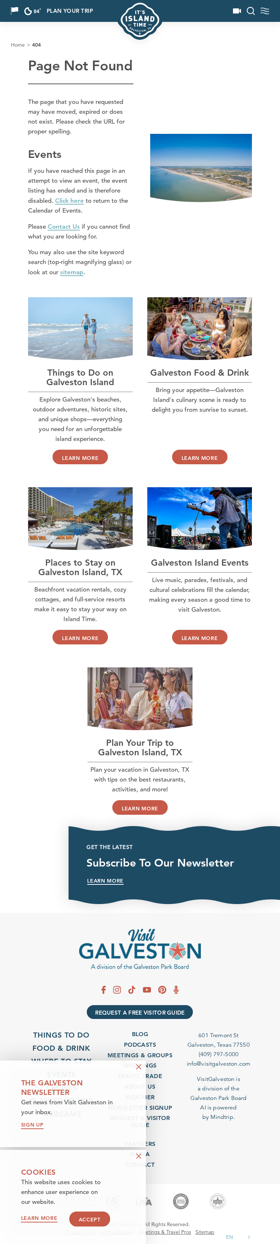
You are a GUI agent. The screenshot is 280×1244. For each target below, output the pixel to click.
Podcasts (140, 1044)
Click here (69, 200)
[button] (239, 1237)
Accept (90, 1219)
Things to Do (61, 1035)
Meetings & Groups (140, 1055)
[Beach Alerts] (14, 11)
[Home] (140, 949)
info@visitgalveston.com (219, 1063)
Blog (140, 1034)
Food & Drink (61, 1048)
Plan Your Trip (70, 11)
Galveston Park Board (218, 1098)
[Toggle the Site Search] (251, 11)
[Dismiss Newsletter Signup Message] (138, 1067)
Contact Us (64, 226)
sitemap (71, 272)
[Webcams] (237, 11)
